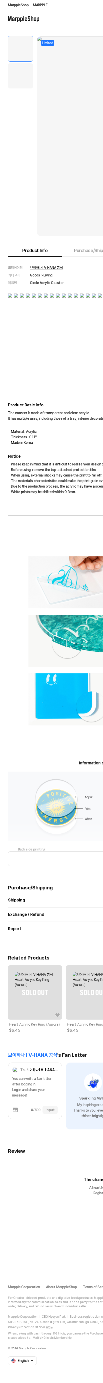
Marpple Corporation (24, 1287)
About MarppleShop (61, 1287)
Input (50, 1110)
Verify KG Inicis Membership (52, 1338)
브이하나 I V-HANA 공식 (46, 268)
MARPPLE (40, 5)
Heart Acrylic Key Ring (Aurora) (34, 1024)
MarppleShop (18, 5)
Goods (35, 275)
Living (48, 275)
